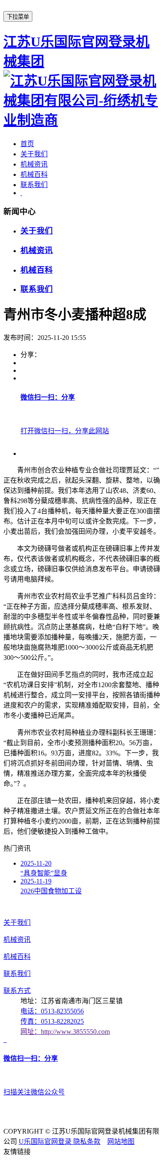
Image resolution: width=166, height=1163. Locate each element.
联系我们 (34, 184)
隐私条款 (86, 1141)
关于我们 (34, 154)
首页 (27, 143)
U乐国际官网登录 (46, 1141)
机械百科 (34, 174)
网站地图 (121, 1141)
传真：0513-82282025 (52, 1021)
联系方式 (17, 990)
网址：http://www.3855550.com (65, 1031)
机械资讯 (34, 164)
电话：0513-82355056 (52, 1011)
